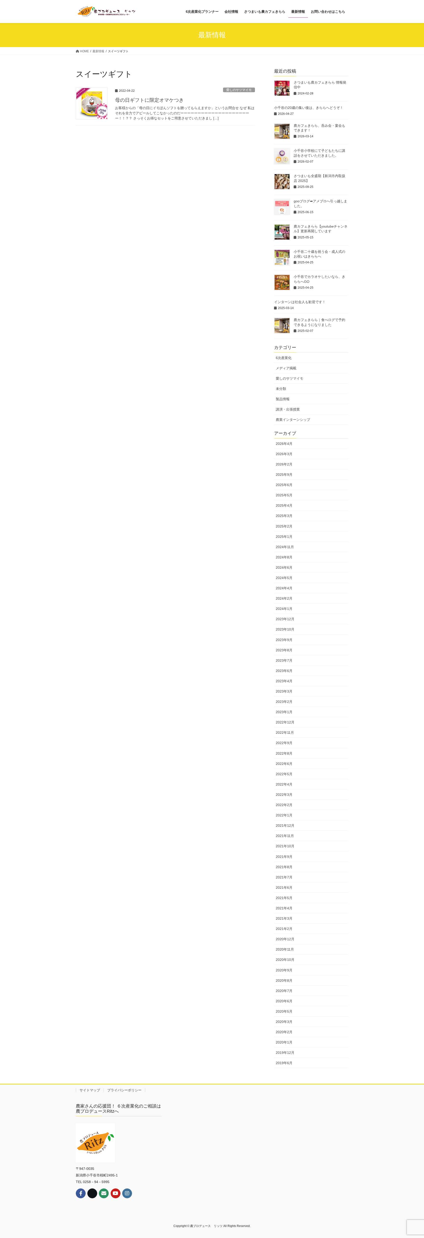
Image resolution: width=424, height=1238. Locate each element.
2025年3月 (284, 516)
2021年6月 (284, 888)
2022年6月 (284, 764)
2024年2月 (284, 598)
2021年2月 (284, 929)
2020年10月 (285, 960)
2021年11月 (285, 836)
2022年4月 (284, 784)
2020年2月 (284, 1032)
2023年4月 (284, 681)
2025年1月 (284, 537)
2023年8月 (284, 650)
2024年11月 (285, 547)
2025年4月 (284, 505)
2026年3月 (284, 454)
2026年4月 (284, 444)
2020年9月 (284, 970)
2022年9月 (284, 743)
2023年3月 (284, 691)
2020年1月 (284, 1042)
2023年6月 (284, 671)
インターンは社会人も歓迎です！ (300, 302)
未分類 (281, 389)
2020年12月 (285, 939)
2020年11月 (285, 949)
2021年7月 (284, 877)
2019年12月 (285, 1053)
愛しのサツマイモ (239, 90)
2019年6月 (284, 1063)
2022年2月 (284, 805)
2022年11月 (285, 733)
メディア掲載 (286, 368)
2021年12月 (285, 825)
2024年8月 (284, 557)
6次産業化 (284, 358)
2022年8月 (284, 753)
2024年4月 (284, 588)
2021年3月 (284, 918)
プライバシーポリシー (124, 1090)
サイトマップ (90, 1090)
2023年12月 (285, 619)
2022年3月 (284, 795)
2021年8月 (284, 867)
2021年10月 (285, 846)
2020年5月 (284, 1011)
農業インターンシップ (293, 420)
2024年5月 (284, 578)
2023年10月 (285, 629)
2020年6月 (284, 1001)
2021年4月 (284, 908)
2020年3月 (284, 1022)
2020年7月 (284, 991)
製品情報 (283, 399)
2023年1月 (284, 712)
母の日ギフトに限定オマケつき (149, 100)
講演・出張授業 (288, 409)
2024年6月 (284, 567)
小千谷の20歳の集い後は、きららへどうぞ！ (308, 108)
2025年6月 (284, 485)
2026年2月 (284, 464)
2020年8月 (284, 980)
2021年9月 (284, 857)
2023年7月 (284, 660)
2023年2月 (284, 702)
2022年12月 (285, 722)
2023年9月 (284, 640)
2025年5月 (284, 495)
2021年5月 (284, 898)
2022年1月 (284, 815)
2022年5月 (284, 774)
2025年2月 (284, 526)
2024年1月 (284, 609)
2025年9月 (284, 475)
